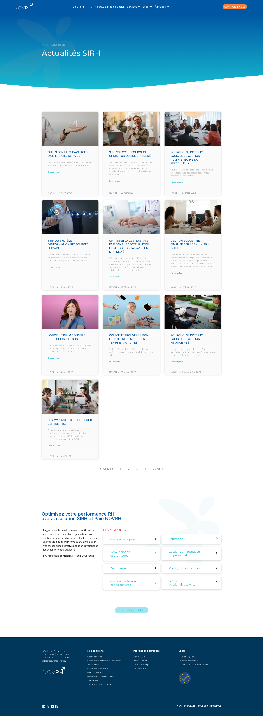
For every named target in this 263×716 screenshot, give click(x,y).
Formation (176, 539)
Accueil (45, 45)
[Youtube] (52, 706)
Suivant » (158, 468)
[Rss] (56, 706)
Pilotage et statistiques (184, 568)
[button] (235, 6)
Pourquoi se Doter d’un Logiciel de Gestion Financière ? (189, 339)
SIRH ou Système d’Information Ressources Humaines (68, 244)
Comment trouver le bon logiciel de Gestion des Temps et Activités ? (128, 339)
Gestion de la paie (122, 539)
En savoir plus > (54, 172)
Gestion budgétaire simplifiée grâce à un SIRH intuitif (190, 244)
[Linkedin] (44, 706)
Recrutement (119, 568)
